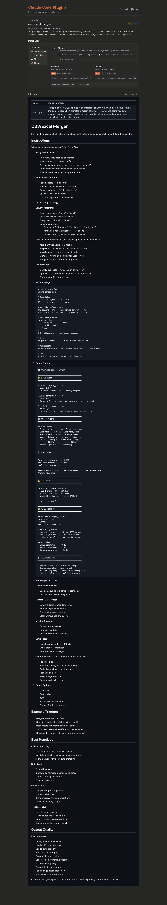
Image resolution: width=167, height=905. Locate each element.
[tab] (38, 47)
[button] (72, 78)
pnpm (64, 73)
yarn (69, 73)
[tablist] (38, 55)
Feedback (124, 9)
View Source (129, 94)
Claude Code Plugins (47, 7)
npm (53, 73)
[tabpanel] (94, 63)
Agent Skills (33, 20)
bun (58, 73)
